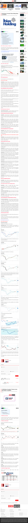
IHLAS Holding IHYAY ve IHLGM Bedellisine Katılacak (8, 43)
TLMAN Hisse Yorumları (4, 412)
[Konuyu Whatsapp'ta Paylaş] (4, 31)
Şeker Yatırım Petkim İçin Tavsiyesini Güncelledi (24, 9)
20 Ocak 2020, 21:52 (8, 378)
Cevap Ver (17, 378)
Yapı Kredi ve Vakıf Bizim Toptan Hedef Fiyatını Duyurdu (10, 9)
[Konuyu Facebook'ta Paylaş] (1, 31)
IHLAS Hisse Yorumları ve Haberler (5, 35)
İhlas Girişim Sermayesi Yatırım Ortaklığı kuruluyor (8, 42)
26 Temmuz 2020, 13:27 (11, 382)
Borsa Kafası (7, 359)
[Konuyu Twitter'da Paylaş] (2, 31)
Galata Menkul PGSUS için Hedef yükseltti (3, 9)
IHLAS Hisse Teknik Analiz (5, 36)
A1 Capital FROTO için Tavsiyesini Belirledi (17, 9)
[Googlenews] (1, 508)
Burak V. (8, 382)
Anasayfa (2, 15)
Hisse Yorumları (5, 15)
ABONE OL (7, 31)
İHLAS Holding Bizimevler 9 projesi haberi (7, 40)
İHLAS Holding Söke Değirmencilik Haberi (7, 39)
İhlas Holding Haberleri (4, 37)
